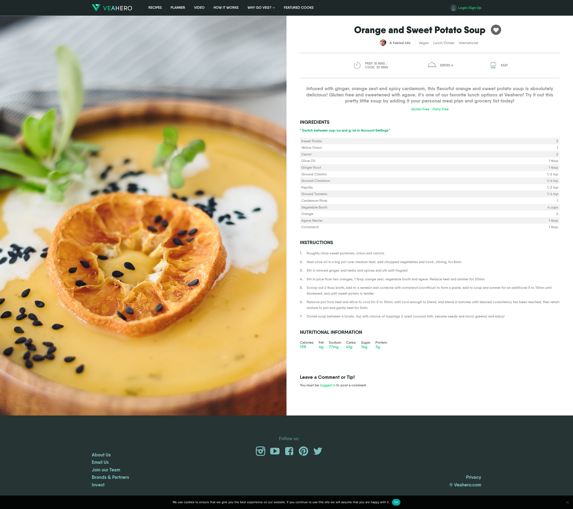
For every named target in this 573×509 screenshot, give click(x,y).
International (468, 43)
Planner (178, 7)
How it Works (226, 7)
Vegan (424, 43)
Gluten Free (420, 109)
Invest (98, 485)
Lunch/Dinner (443, 43)
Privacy (473, 477)
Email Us (100, 462)
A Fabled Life (400, 42)
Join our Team (106, 470)
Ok (396, 502)
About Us (101, 455)
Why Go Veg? (260, 7)
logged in (327, 385)
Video (199, 7)
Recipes (155, 7)
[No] (567, 502)
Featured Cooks (299, 7)
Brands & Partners (110, 477)
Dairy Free (440, 109)
